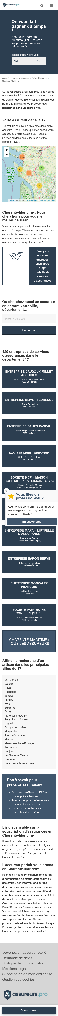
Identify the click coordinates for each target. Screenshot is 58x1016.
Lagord (9, 723)
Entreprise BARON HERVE (29, 558)
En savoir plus (31, 522)
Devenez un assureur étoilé (24, 952)
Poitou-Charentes (39, 77)
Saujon (9, 751)
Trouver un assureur (20, 77)
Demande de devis (17, 957)
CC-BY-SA (51, 200)
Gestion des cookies (18, 979)
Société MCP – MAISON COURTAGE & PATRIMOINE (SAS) (29, 479)
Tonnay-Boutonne (15, 735)
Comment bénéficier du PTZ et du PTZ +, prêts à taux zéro (31, 794)
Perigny (9, 699)
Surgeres (10, 707)
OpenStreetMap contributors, (36, 200)
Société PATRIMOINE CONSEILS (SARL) (29, 611)
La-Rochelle (11, 680)
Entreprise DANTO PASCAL (29, 426)
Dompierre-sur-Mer (16, 727)
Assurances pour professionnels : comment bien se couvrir (31, 802)
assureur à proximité (28, 126)
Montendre (11, 731)
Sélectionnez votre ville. (25, 54)
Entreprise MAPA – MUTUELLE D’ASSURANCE (29, 532)
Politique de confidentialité (23, 963)
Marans (9, 739)
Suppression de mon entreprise (27, 973)
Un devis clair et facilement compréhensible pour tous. (27, 810)
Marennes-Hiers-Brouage (19, 743)
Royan (8, 687)
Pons (8, 703)
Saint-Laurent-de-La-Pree (19, 763)
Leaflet (11, 200)
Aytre (8, 711)
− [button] (7, 154)
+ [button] (7, 150)
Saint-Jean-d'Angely (16, 719)
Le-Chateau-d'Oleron (16, 755)
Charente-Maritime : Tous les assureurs (29, 641)
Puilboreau (11, 747)
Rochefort (10, 692)
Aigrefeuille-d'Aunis (16, 715)
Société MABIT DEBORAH (29, 452)
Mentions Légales (16, 968)
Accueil (5, 77)
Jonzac (9, 695)
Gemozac (10, 759)
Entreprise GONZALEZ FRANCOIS (29, 585)
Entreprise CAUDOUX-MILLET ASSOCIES (29, 373)
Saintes (9, 684)
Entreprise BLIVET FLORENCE (29, 399)
